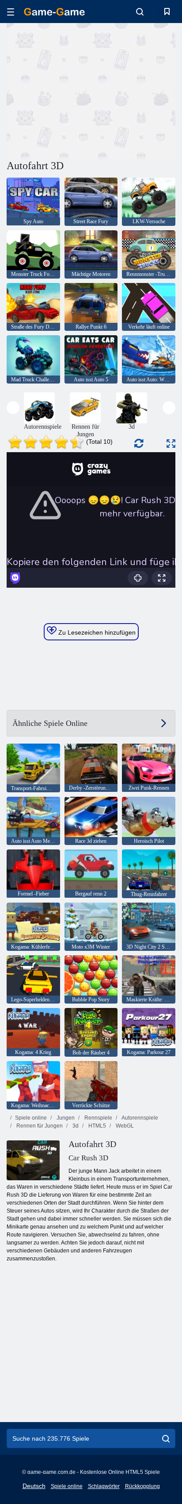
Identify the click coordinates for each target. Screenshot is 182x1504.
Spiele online (31, 1118)
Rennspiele (97, 1118)
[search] (165, 1438)
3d (75, 1126)
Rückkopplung (142, 1486)
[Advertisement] (81, 90)
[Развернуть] (171, 443)
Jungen (65, 1118)
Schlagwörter (104, 1486)
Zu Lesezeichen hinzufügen (96, 632)
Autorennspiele (139, 1118)
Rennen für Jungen (39, 1126)
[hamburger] (11, 11)
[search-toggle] (139, 11)
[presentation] (13, 407)
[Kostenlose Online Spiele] (54, 12)
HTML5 (96, 1126)
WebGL (124, 1126)
